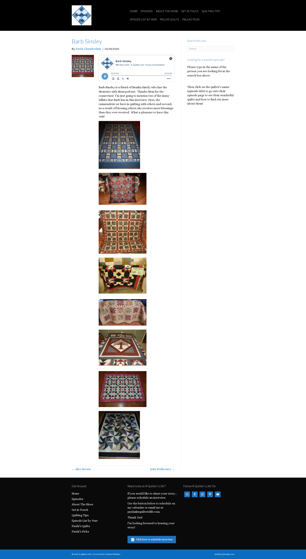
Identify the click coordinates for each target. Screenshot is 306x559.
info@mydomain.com (224, 554)
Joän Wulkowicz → (162, 469)
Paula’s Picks (191, 19)
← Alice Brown (81, 469)
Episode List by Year (143, 19)
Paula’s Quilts (169, 19)
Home (134, 11)
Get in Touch (190, 11)
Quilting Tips (211, 11)
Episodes (147, 11)
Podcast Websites (112, 554)
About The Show (167, 11)
